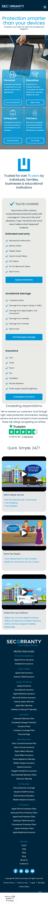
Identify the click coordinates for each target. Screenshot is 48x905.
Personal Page (24, 734)
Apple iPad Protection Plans (24, 817)
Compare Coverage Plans (24, 730)
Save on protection (13, 102)
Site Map (41, 883)
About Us (24, 860)
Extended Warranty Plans (24, 718)
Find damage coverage (24, 337)
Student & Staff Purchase (24, 792)
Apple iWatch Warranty (24, 751)
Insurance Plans (24, 726)
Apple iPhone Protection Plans (24, 809)
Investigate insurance (24, 396)
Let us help (35, 140)
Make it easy (35, 102)
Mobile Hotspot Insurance (24, 763)
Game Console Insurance (24, 747)
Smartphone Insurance (24, 664)
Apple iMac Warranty (24, 705)
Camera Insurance (24, 767)
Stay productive (13, 140)
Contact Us (24, 864)
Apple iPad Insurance (24, 673)
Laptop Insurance (24, 686)
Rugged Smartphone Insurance (24, 771)
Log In (24, 845)
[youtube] (32, 871)
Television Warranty (24, 779)
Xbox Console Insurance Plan (24, 743)
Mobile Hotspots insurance (24, 800)
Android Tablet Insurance (24, 677)
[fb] (15, 871)
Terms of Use (22, 883)
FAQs (24, 853)
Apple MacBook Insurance (24, 694)
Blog (24, 856)
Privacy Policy (8, 883)
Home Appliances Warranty (24, 759)
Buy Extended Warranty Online (24, 775)
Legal (33, 883)
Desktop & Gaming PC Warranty (24, 709)
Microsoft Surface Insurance (24, 698)
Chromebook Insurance (24, 690)
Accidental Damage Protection (24, 722)
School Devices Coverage (24, 788)
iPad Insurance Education (24, 796)
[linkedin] (27, 871)
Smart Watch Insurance (24, 755)
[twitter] (21, 871)
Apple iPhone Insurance (24, 660)
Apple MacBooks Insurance (24, 832)
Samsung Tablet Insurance (24, 820)
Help (24, 849)
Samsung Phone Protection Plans (24, 813)
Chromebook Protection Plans (24, 824)
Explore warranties (24, 279)
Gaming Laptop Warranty (24, 702)
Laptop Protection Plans (24, 828)
